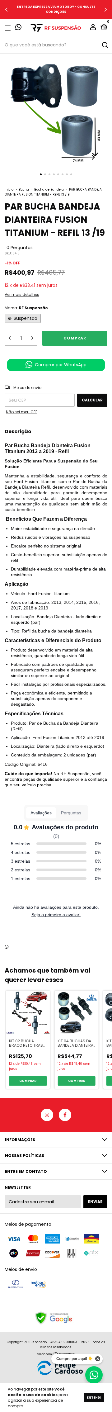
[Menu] (9, 28)
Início (9, 189)
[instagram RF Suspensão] (47, 1115)
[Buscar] (105, 45)
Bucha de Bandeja (49, 189)
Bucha (24, 189)
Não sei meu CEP (21, 412)
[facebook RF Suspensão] (65, 1115)
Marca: (26, 307)
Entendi (94, 1397)
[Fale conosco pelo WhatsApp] (18, 28)
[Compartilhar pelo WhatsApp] (6, 947)
